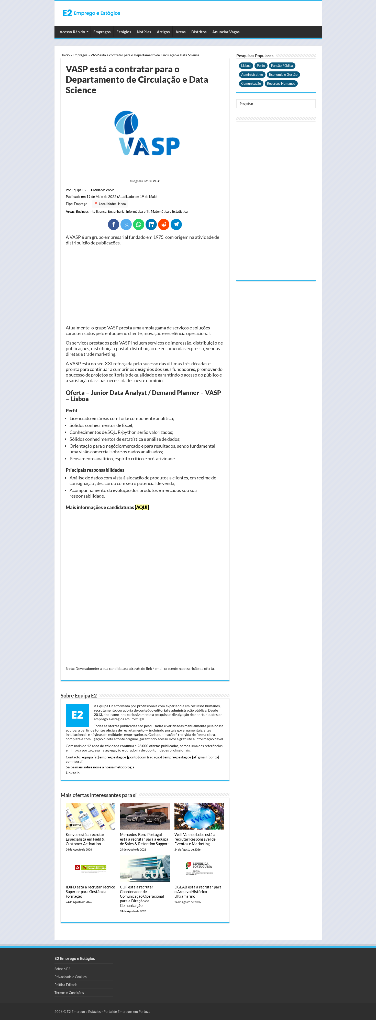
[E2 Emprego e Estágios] (91, 13)
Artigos (163, 31)
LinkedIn (73, 772)
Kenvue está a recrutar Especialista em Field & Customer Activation (85, 839)
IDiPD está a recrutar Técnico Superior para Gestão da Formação (90, 891)
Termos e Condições (69, 993)
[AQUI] (142, 507)
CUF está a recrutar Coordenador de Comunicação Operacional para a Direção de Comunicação (142, 896)
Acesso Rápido (72, 31)
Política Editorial (66, 985)
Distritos (199, 31)
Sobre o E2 (62, 969)
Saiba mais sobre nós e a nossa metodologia (100, 767)
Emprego (80, 204)
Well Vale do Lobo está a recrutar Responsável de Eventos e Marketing (195, 839)
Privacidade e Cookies (70, 977)
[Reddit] (163, 224)
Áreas (180, 31)
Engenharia (116, 211)
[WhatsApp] (138, 224)
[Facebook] (113, 224)
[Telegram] (176, 224)
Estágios (123, 31)
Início (66, 55)
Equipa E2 (79, 190)
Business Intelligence (91, 211)
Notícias (144, 31)
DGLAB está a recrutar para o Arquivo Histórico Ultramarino (198, 891)
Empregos (102, 31)
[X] (126, 224)
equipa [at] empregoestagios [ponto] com (114, 757)
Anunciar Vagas (226, 31)
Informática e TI (137, 211)
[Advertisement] (145, 285)
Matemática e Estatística (169, 211)
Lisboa (121, 204)
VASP (156, 181)
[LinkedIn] (151, 224)
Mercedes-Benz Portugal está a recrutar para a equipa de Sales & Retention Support (144, 839)
